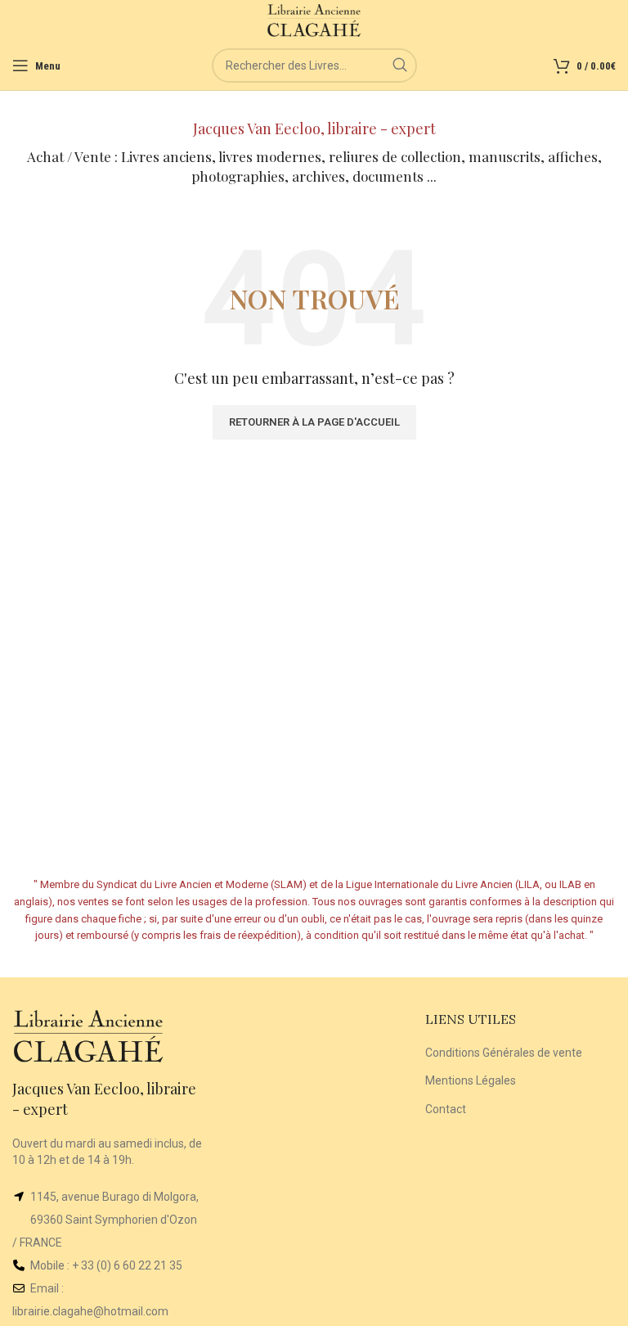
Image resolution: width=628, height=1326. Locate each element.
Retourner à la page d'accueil (314, 422)
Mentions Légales (470, 1080)
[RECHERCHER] (400, 65)
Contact (445, 1109)
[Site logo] (314, 19)
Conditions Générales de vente (503, 1052)
